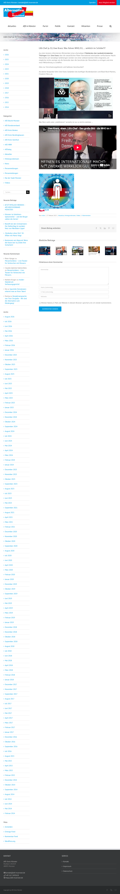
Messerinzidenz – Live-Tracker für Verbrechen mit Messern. (16, 262)
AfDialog (8, 149)
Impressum (67, 866)
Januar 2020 (9, 579)
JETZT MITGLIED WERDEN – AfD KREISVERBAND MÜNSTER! (15, 207)
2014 (7, 107)
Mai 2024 (8, 445)
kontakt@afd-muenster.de (15, 873)
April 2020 (9, 565)
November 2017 (11, 689)
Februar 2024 (10, 460)
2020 (7, 78)
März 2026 (9, 340)
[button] (111, 26)
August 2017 (9, 699)
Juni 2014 (8, 804)
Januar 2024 (9, 465)
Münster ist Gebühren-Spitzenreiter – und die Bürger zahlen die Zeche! (16, 216)
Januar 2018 (9, 680)
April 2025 (9, 393)
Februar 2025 (10, 403)
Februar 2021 (10, 527)
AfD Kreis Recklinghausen (14, 135)
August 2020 (9, 551)
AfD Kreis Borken (11, 130)
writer (43, 215)
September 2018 (11, 641)
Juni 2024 (8, 441)
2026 (7, 55)
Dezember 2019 (11, 584)
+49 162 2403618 (12, 875)
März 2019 (9, 613)
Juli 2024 (8, 436)
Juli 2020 (8, 555)
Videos (78, 215)
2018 (7, 88)
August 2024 (9, 431)
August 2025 (9, 374)
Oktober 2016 (10, 742)
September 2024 (11, 426)
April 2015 (9, 766)
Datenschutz (67, 871)
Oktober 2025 (10, 364)
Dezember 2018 (11, 627)
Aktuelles (61, 215)
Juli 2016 (8, 751)
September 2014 (11, 789)
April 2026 (9, 336)
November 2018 (11, 632)
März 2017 (9, 723)
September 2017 (11, 694)
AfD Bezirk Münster (12, 121)
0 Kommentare (86, 215)
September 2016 (11, 746)
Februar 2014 (10, 813)
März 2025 (9, 398)
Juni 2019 (8, 598)
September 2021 (11, 508)
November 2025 (11, 360)
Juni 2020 (8, 560)
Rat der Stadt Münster (13, 178)
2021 (7, 74)
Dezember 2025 (11, 355)
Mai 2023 (8, 503)
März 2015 (9, 770)
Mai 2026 (8, 331)
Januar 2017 (9, 732)
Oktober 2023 (10, 479)
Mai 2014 (8, 808)
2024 (7, 64)
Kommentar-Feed (11, 836)
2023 (7, 69)
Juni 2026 (8, 326)
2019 (7, 83)
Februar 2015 (10, 775)
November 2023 (11, 474)
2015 (7, 102)
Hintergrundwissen (70, 215)
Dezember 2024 (11, 412)
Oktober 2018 (10, 637)
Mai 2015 (8, 761)
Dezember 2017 (11, 684)
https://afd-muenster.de (14, 878)
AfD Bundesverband (12, 125)
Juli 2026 (8, 321)
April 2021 (9, 517)
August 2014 (9, 794)
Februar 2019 (10, 617)
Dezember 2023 (11, 469)
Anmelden (9, 827)
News (7, 164)
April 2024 (9, 450)
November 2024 (11, 417)
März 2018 (9, 670)
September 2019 (11, 594)
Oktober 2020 (10, 541)
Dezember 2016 (11, 737)
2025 (7, 59)
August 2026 (9, 317)
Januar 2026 (9, 350)
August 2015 (9, 756)
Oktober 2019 (10, 589)
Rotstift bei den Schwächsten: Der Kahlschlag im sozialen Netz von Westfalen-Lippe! (16, 226)
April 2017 (9, 718)
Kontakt (66, 861)
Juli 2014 (8, 799)
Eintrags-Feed (10, 832)
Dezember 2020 (11, 531)
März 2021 (9, 522)
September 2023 (11, 484)
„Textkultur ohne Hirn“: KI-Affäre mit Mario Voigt (14, 234)
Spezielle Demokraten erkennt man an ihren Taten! (15, 290)
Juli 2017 (8, 703)
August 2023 (9, 489)
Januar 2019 (9, 622)
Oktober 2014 (10, 785)
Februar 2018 (10, 675)
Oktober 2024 (10, 422)
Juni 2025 (8, 383)
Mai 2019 (8, 603)
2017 (7, 93)
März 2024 (9, 455)
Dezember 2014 (11, 780)
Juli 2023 (8, 493)
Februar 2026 (10, 345)
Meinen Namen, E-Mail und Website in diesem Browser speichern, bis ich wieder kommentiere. (76, 303)
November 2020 (11, 536)
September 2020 (11, 546)
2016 (7, 97)
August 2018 (9, 646)
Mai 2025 (8, 388)
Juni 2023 (8, 498)
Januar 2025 (9, 407)
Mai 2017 (8, 713)
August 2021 (9, 512)
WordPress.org (10, 841)
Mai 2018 (8, 660)
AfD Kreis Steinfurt (12, 140)
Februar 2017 (10, 727)
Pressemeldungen (11, 168)
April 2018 (9, 665)
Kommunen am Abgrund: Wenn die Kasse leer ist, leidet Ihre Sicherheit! (16, 242)
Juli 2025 (8, 379)
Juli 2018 (8, 651)
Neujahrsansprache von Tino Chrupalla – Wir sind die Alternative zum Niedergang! (16, 299)
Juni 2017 (8, 708)
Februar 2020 (10, 574)
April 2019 (9, 608)
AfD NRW (8, 144)
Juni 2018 (8, 656)
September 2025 (11, 369)
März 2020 (9, 570)
